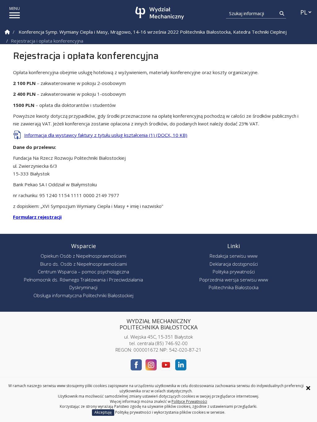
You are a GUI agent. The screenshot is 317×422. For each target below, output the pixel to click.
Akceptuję (103, 412)
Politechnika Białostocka (233, 287)
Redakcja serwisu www (234, 256)
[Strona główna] (160, 13)
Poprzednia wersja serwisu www (233, 279)
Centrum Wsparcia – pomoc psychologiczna (83, 271)
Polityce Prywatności (189, 401)
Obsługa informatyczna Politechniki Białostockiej (83, 295)
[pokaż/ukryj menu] (14, 15)
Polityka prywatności (234, 271)
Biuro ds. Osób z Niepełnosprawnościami (83, 264)
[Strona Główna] (7, 32)
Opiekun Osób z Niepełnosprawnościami (83, 256)
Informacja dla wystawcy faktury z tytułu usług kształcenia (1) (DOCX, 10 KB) (105, 135)
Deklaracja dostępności (234, 264)
